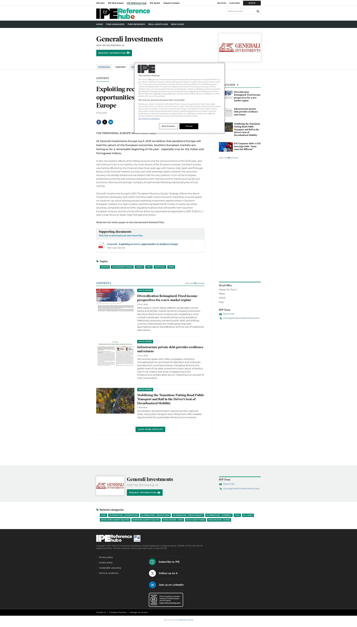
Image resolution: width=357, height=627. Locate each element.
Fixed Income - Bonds (219, 520)
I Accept (189, 126)
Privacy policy (106, 557)
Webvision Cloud (185, 620)
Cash (103, 515)
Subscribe (234, 3)
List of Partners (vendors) (148, 119)
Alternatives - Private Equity (188, 515)
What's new (227, 84)
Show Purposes (168, 126)
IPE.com (100, 3)
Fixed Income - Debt (173, 520)
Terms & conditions (108, 573)
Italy (148, 267)
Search (257, 11)
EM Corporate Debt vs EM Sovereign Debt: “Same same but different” (247, 146)
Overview (104, 67)
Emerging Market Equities (146, 520)
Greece (139, 267)
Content (120, 67)
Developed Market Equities (115, 520)
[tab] (240, 86)
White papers (145, 290)
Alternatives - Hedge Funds (155, 515)
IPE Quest (155, 3)
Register (221, 3)
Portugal (160, 267)
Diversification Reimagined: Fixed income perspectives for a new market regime (247, 96)
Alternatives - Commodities (123, 515)
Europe (105, 267)
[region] (179, 98)
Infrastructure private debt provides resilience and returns (246, 112)
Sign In (252, 3)
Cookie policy (106, 562)
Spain (171, 267)
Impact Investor (171, 3)
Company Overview (117, 612)
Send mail (228, 314)
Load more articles (150, 429)
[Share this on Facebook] (98, 122)
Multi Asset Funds (195, 520)
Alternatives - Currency (218, 515)
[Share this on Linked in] (110, 122)
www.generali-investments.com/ (241, 318)
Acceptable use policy (110, 568)
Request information (112, 53)
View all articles (228, 158)
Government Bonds (122, 267)
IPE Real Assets (116, 3)
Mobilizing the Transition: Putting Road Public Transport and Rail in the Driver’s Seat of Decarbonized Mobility (247, 129)
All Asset (248, 515)
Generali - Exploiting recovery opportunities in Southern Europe (142, 244)
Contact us (101, 612)
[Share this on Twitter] (104, 122)
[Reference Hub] (123, 18)
